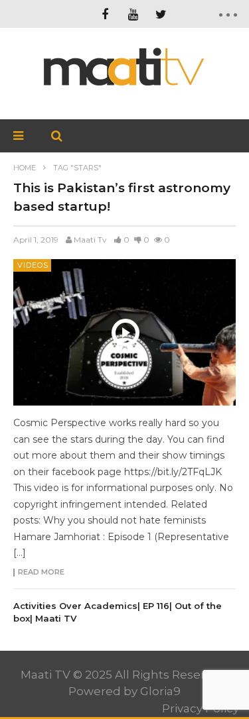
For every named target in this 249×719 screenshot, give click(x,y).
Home (24, 167)
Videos (32, 265)
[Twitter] (161, 14)
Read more (41, 573)
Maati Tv (90, 240)
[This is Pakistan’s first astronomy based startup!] (124, 332)
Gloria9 (160, 691)
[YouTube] (133, 14)
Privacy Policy (200, 708)
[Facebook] (105, 14)
